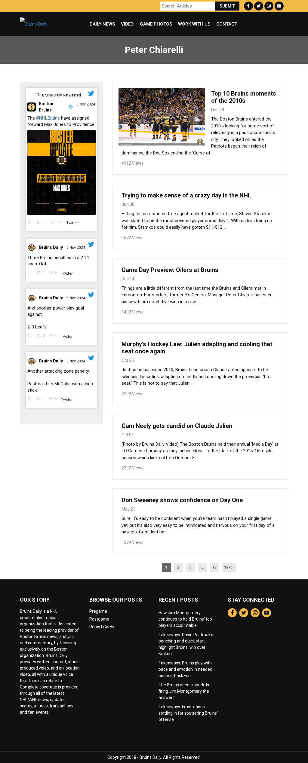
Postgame (99, 619)
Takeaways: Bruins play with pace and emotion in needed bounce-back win (185, 669)
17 (214, 567)
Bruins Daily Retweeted (61, 95)
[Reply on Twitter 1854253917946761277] (30, 223)
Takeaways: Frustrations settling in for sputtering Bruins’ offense (188, 713)
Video (127, 24)
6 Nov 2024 (85, 104)
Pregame (98, 611)
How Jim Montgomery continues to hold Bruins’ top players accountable (185, 619)
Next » (228, 567)
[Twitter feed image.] (61, 172)
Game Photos (156, 24)
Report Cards (101, 626)
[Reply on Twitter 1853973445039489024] (30, 336)
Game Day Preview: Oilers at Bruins (170, 269)
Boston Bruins (46, 106)
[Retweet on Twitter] (37, 95)
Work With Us (194, 24)
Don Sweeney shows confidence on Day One (182, 500)
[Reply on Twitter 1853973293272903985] (30, 399)
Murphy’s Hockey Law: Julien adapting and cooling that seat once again (197, 347)
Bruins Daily (51, 247)
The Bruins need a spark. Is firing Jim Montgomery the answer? (184, 691)
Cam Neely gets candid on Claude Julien (177, 425)
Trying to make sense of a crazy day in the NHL (186, 195)
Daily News (102, 24)
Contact (226, 24)
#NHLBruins (48, 118)
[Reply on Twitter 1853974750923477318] (30, 273)
